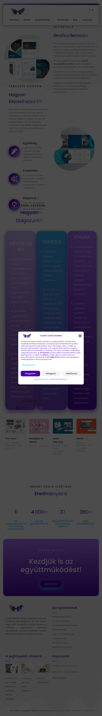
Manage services (28, 365)
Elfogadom (30, 373)
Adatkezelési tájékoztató (58, 379)
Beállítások (71, 373)
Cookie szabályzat (41, 379)
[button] (80, 335)
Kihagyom (51, 373)
